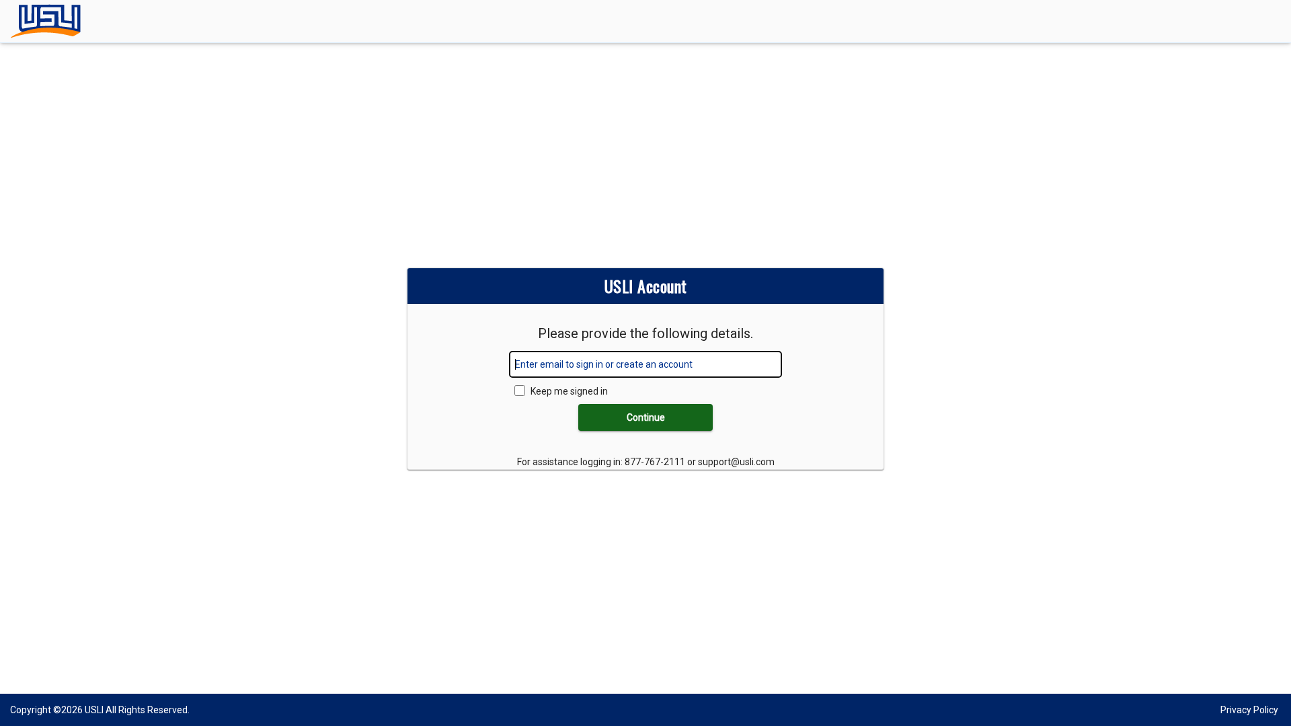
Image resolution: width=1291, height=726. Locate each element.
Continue (646, 417)
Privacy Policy (1249, 709)
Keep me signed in (569, 391)
